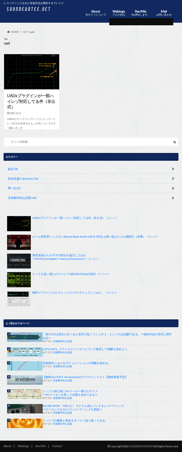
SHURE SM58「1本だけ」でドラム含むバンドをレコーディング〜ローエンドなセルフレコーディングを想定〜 (83, 407)
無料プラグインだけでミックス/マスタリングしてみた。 (74, 292)
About (95, 12)
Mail (164, 12)
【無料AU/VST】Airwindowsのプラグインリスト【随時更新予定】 (85, 377)
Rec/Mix (141, 12)
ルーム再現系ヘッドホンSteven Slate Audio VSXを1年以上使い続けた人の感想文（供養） (95, 236)
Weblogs (118, 12)
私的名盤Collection (23, 178)
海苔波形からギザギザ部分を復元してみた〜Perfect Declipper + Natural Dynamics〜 (65, 257)
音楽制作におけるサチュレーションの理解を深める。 (77, 363)
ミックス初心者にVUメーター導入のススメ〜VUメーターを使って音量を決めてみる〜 (70, 392)
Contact (57, 446)
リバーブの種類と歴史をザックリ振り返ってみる (74, 420)
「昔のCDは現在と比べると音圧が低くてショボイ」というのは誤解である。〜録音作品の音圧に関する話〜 (107, 335)
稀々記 (14, 188)
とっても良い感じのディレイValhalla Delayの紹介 (70, 274)
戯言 (13, 169)
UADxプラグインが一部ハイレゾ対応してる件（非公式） (74, 218)
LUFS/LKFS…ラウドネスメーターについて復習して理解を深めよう (85, 349)
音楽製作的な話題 (22, 198)
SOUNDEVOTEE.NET (140, 446)
